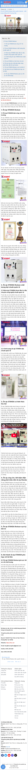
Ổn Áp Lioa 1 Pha (19, 685)
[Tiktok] (15, 756)
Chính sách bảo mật (19, 670)
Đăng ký (3, 687)
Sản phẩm (3, 674)
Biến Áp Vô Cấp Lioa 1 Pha (20, 703)
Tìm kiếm (3, 682)
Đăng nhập (3, 685)
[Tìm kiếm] (25, 6)
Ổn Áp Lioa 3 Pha (19, 687)
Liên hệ (16, 715)
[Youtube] (9, 755)
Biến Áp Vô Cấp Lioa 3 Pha (20, 706)
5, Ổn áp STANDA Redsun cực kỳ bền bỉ (13, 67)
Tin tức (16, 718)
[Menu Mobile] (1, 2)
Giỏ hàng (3, 689)
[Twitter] (5, 755)
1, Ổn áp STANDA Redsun (10, 41)
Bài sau (17, 661)
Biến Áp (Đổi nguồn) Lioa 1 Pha (20, 691)
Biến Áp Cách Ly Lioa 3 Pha (20, 699)
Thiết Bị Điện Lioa (19, 713)
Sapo (17, 767)
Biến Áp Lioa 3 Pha (19, 689)
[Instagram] (12, 755)
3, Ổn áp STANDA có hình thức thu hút (13, 61)
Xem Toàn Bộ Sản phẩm (20, 711)
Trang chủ (3, 670)
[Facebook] (2, 755)
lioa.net (8, 746)
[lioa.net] (7, 2)
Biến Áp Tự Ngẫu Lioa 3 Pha (20, 695)
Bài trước (11, 661)
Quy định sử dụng (19, 676)
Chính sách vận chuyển (20, 672)
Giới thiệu (3, 672)
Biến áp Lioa (18, 709)
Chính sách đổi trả (19, 674)
